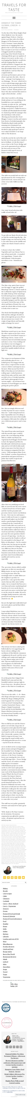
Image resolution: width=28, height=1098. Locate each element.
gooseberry (8, 839)
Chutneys (6, 898)
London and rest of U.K (11, 939)
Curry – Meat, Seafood (10, 904)
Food (4, 921)
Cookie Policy (10, 1092)
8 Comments (16, 29)
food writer (7, 837)
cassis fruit (10, 830)
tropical (16, 862)
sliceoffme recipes (23, 855)
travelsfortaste (12, 862)
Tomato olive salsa (14, 861)
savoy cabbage (14, 854)
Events (5, 911)
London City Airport (20, 843)
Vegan (5, 974)
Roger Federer (20, 853)
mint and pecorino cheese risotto (20, 846)
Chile (25, 830)
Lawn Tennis (3, 843)
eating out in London (19, 835)
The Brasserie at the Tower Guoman (17, 858)
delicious (11, 834)
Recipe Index (7, 952)
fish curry (7, 836)
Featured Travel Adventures (12, 919)
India (15, 841)
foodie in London (12, 837)
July (17, 841)
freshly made (18, 837)
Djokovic (7, 835)
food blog (14, 836)
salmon (5, 854)
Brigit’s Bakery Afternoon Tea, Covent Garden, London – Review (15, 1076)
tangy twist (7, 858)
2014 (7, 826)
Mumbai (12, 848)
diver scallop (3, 835)
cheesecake (21, 830)
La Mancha (23, 841)
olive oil (2, 849)
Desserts (6, 909)
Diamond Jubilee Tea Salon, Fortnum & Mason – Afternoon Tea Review (14, 1056)
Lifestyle (7, 825)
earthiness (12, 835)
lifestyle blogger (9, 843)
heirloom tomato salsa (13, 840)
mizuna (9, 848)
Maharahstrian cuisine (5, 844)
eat (14, 835)
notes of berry (22, 848)
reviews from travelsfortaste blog (10, 853)
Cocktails (6, 901)
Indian (5, 931)
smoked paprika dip (4, 857)
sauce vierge (9, 854)
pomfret (8, 852)
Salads (5, 959)
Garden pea (3, 839)
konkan (19, 841)
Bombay (23, 827)
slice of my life (4, 855)
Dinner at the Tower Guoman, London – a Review (11, 25)
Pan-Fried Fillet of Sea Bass (9, 849)
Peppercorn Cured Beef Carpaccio (19, 850)
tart (10, 858)
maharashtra (12, 844)
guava (7, 840)
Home (5, 926)
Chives (9, 831)
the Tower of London (18, 859)
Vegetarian (6, 977)
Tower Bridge (21, 861)
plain (6, 852)
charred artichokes (15, 830)
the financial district (10, 859)
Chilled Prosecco (4, 831)
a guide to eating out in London (14, 826)
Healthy (5, 924)
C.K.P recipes (7, 893)
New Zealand (17, 848)
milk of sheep (11, 846)
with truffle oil (16, 863)
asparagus (3, 827)
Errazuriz (3, 836)
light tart (14, 843)
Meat (4, 941)
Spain (10, 857)
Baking (5, 888)
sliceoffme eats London (15, 855)
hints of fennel (19, 840)
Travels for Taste (14, 7)
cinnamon (12, 831)
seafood (5, 962)
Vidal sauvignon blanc (22, 862)
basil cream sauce (18, 827)
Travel (5, 972)
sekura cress (23, 854)
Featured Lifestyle (9, 916)
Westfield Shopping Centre (6, 863)
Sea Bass (18, 854)
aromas (21, 826)
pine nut (2, 852)
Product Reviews (8, 947)
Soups (5, 969)
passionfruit (11, 850)
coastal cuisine (17, 831)
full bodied (22, 837)
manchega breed (18, 844)
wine (12, 863)
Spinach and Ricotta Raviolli (16, 857)
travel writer (7, 862)
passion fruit (6, 850)
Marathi (12, 845)
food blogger (19, 836)
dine (19, 834)
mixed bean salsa (4, 848)
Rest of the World (9, 954)
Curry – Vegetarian (9, 906)
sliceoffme (9, 855)
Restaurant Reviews (13, 825)
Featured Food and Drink (11, 914)
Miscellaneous (7, 944)
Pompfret (12, 852)
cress (8, 834)
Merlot (2, 846)
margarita (16, 845)
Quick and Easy (8, 949)
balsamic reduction (9, 827)
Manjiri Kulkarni (7, 845)
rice (17, 853)
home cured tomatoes (9, 841)
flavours (10, 836)
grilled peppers (12, 839)
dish (24, 834)
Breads (5, 891)
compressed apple (13, 832)
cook (6, 834)
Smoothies (6, 967)
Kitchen (5, 934)
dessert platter (15, 834)
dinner (22, 834)
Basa (14, 827)
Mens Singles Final (21, 845)
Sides (4, 964)
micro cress (6, 846)
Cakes (5, 896)
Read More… (21, 1041)
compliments (7, 832)
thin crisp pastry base (7, 861)
